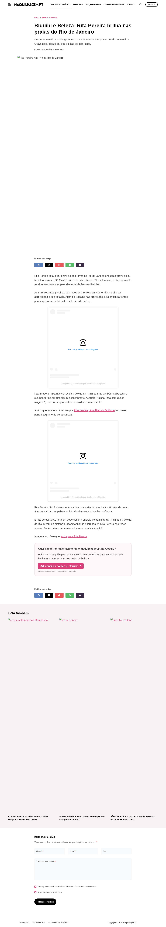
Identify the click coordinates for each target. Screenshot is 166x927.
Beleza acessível (60, 4)
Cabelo (131, 4)
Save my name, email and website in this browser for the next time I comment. (67, 887)
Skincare (77, 4)
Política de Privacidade (53, 892)
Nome (39, 851)
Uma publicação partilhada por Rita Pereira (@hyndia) (83, 383)
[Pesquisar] (140, 4)
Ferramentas (38, 922)
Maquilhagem (93, 4)
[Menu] (9, 4)
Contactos (24, 922)
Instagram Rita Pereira (74, 536)
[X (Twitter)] (49, 265)
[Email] (80, 265)
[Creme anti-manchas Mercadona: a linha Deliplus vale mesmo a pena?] (32, 715)
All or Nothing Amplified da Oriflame (94, 410)
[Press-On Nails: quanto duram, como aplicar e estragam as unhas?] (83, 715)
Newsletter (151, 4)
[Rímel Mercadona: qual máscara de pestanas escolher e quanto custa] (134, 715)
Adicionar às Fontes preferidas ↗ (60, 566)
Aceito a (50, 892)
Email (73, 851)
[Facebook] (38, 265)
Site (104, 851)
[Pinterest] (59, 265)
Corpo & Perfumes (114, 4)
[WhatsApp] (69, 265)
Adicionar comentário (46, 862)
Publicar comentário (45, 902)
